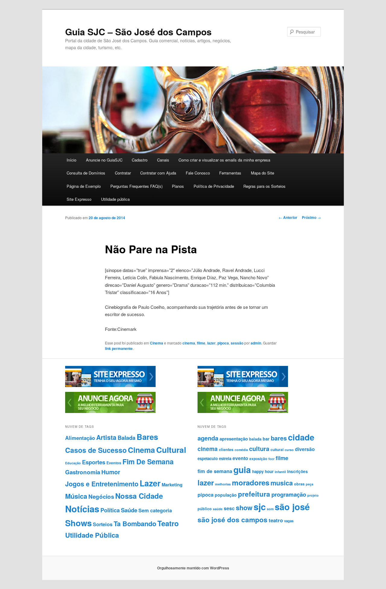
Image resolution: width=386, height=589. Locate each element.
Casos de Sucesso (96, 450)
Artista (106, 437)
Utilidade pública (115, 199)
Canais (163, 160)
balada (255, 439)
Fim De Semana (148, 461)
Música (76, 496)
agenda (208, 438)
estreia (225, 458)
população (226, 495)
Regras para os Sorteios (264, 186)
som (270, 509)
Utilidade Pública (92, 535)
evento (240, 458)
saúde (218, 509)
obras (299, 484)
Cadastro (139, 160)
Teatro (168, 523)
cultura (259, 448)
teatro (276, 520)
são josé (292, 507)
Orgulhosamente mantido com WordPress (193, 568)
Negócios (101, 496)
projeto (313, 495)
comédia (241, 449)
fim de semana (215, 471)
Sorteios (102, 524)
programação (288, 494)
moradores (250, 482)
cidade (301, 437)
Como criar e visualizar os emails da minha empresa (224, 160)
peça (309, 484)
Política (110, 510)
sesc (229, 508)
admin (256, 343)
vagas (288, 520)
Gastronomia (82, 472)
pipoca (223, 343)
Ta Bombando (135, 523)
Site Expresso (79, 199)
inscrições (297, 471)
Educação (73, 463)
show (244, 507)
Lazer (150, 483)
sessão (237, 343)
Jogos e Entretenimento (101, 483)
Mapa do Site (262, 173)
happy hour (263, 471)
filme (201, 343)
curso (289, 449)
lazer (211, 343)
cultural (277, 449)
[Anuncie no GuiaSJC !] (110, 411)
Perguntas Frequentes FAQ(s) (136, 186)
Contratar (123, 173)
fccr (271, 458)
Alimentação (80, 437)
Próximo (311, 217)
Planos (178, 186)
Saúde (129, 510)
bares (279, 438)
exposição (258, 458)
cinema (188, 343)
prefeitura (254, 494)
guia (242, 469)
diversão (305, 449)
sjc (260, 506)
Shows (78, 523)
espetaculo (208, 458)
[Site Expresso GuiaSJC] (110, 385)
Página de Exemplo (84, 186)
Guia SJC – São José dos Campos (138, 31)
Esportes (93, 462)
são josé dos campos (232, 519)
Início (71, 160)
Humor (110, 472)
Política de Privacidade (214, 186)
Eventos (113, 463)
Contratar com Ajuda (158, 173)
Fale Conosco (198, 173)
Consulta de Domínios (86, 173)
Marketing (172, 484)
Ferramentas (230, 173)
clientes (226, 449)
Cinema (156, 343)
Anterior (288, 217)
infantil (280, 471)
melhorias (223, 484)
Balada (126, 438)
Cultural (171, 449)
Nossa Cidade (139, 496)
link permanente (119, 348)
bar (266, 439)
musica (282, 483)
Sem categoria (155, 510)
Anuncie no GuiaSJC (104, 160)
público (205, 508)
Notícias (82, 508)
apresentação (234, 438)
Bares (147, 436)
